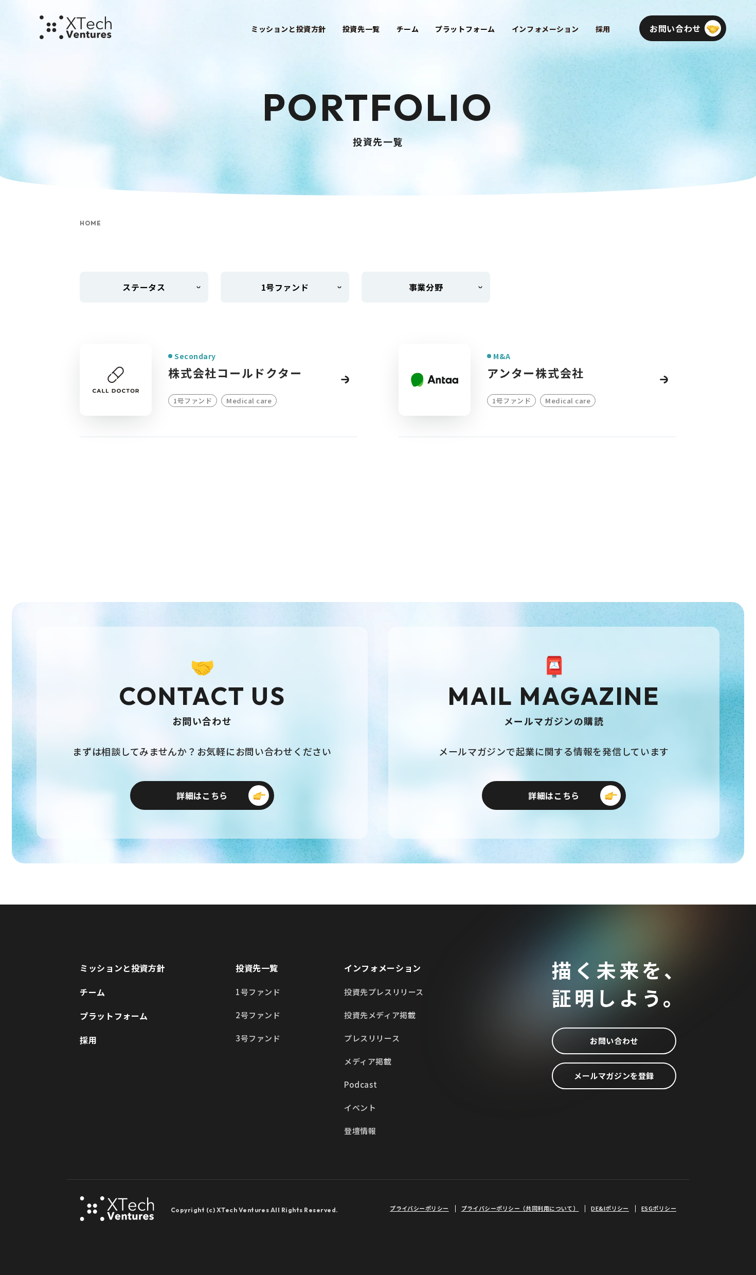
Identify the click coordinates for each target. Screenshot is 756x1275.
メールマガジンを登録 (614, 1075)
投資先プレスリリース (384, 991)
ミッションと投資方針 (122, 968)
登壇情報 (360, 1130)
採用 (88, 1040)
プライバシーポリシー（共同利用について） (520, 1208)
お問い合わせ (614, 1040)
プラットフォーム (114, 1016)
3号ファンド (258, 1038)
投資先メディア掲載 (380, 1015)
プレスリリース (372, 1038)
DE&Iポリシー (610, 1208)
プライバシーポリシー (419, 1208)
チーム (92, 992)
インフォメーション (382, 968)
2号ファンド (258, 1015)
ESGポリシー (658, 1208)
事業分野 (426, 287)
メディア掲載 (368, 1061)
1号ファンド (258, 991)
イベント (360, 1107)
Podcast (360, 1084)
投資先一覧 (257, 968)
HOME (90, 223)
